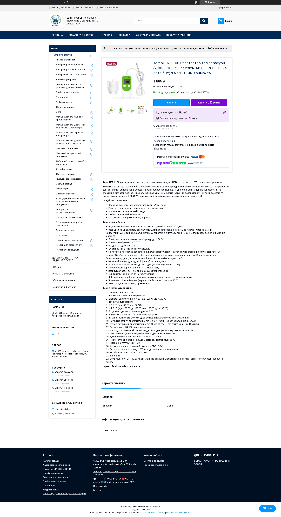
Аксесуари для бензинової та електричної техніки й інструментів (71, 201)
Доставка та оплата (154, 461)
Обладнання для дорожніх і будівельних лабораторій (70, 126)
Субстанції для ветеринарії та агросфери (71, 162)
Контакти (124, 35)
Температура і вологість (55, 477)
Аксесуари (61, 235)
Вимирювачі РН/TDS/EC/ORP (71, 74)
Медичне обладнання (67, 148)
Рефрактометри (64, 102)
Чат (270, 508)
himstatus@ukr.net (63, 409)
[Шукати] (204, 21)
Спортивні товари (65, 107)
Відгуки (97, 490)
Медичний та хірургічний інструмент (68, 154)
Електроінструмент (65, 193)
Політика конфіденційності (178, 512)
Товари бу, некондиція (67, 250)
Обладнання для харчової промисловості (69, 118)
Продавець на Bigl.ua (140, 510)
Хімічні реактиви (64, 169)
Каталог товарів (51, 461)
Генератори (62, 188)
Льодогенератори (65, 230)
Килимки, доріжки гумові (68, 179)
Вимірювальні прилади (68, 92)
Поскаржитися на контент (153, 512)
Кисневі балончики (65, 60)
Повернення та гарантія (156, 465)
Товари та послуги (80, 35)
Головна (57, 35)
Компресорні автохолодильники (65, 211)
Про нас (107, 35)
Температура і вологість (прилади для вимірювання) (70, 86)
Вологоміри (62, 97)
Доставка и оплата (148, 35)
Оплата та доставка (63, 273)
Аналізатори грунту (66, 79)
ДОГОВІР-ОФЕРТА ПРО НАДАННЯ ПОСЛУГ (65, 259)
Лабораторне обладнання (69, 64)
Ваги (58, 112)
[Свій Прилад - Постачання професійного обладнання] (56, 26)
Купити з (203, 102)
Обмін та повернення (63, 280)
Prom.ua (156, 507)
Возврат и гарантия (178, 35)
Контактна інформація (64, 287)
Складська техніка (65, 174)
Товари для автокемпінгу (69, 245)
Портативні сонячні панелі (69, 217)
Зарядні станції (64, 184)
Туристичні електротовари (69, 240)
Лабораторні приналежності (70, 69)
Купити (171, 102)
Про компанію (100, 486)
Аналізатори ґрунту (53, 473)
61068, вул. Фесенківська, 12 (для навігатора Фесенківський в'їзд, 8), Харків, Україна (114, 464)
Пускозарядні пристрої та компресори (69, 223)
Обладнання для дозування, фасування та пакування (70, 142)
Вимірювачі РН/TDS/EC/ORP (57, 469)
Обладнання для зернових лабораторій (69, 134)
